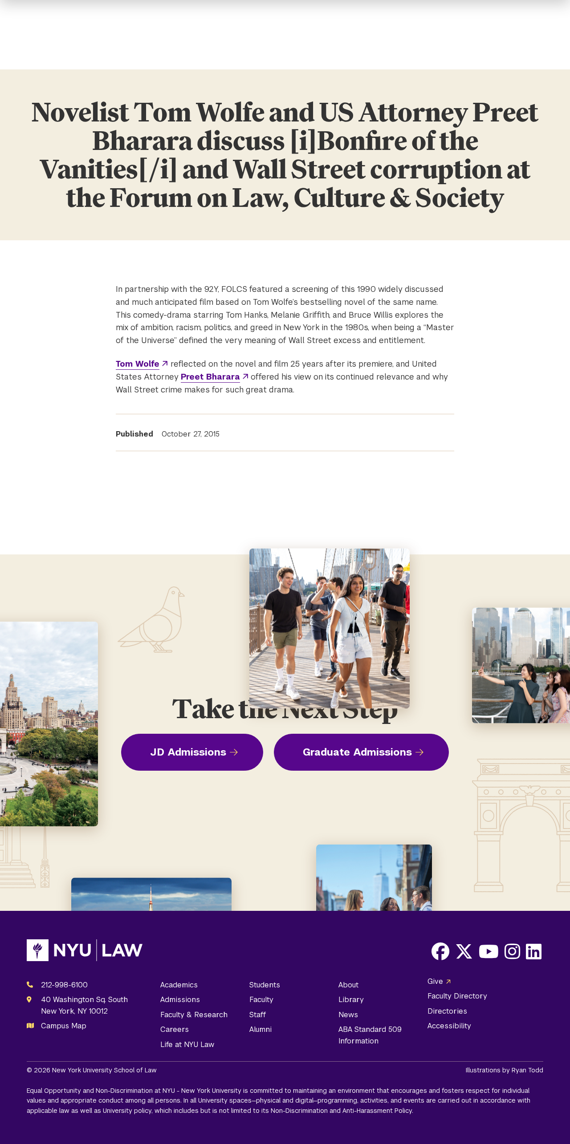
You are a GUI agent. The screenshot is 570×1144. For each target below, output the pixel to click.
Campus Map (63, 1026)
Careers (174, 1029)
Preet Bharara (210, 377)
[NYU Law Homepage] (84, 952)
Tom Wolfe (137, 364)
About (348, 985)
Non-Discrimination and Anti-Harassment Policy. (342, 1111)
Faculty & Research (194, 1014)
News (348, 1014)
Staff (257, 1014)
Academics (179, 985)
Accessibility (449, 1026)
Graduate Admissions (357, 752)
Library (351, 999)
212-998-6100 (64, 985)
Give (435, 981)
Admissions (180, 999)
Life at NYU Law (187, 1044)
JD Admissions (188, 752)
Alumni (260, 1029)
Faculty (261, 999)
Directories (447, 1011)
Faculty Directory (457, 996)
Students (264, 985)
